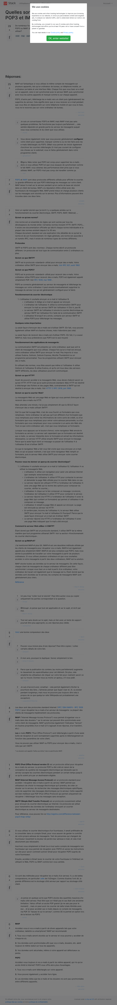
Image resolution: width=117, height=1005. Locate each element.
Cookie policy (55, 32)
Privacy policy (68, 32)
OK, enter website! (58, 38)
